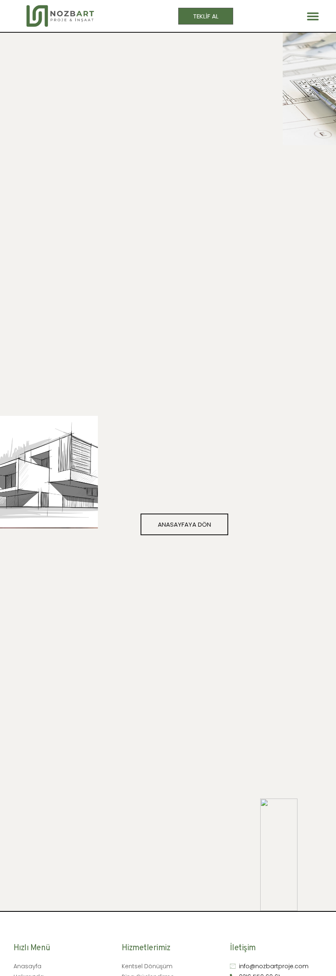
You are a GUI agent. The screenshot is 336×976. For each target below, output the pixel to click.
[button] (313, 16)
